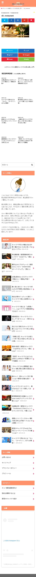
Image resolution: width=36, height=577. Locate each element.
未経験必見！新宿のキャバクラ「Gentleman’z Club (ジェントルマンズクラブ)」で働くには (17, 409)
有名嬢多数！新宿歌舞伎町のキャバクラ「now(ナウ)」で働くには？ (22, 257)
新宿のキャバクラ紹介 (9, 498)
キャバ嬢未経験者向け (9, 488)
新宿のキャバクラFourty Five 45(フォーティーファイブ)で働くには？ (22, 430)
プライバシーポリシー (9, 468)
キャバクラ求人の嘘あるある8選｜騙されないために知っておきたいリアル (22, 247)
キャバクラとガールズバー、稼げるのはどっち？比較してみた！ (22, 388)
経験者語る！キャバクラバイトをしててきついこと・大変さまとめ (22, 319)
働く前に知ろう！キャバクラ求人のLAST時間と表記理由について (22, 289)
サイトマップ (6, 462)
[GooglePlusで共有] (25, 20)
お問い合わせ (6, 457)
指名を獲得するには (8, 493)
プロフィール (6, 473)
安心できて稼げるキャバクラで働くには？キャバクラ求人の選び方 (22, 329)
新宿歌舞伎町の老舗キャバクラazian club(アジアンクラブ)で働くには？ (22, 398)
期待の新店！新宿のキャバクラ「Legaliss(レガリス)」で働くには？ (22, 349)
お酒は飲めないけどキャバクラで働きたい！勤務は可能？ (22, 279)
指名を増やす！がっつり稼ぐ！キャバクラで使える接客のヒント (22, 299)
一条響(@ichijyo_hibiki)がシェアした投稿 (15, 564)
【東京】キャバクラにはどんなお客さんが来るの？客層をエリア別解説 (22, 359)
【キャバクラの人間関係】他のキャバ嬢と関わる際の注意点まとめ (22, 368)
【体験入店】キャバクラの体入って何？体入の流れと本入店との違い (22, 339)
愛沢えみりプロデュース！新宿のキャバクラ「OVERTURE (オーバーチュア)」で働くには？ (17, 268)
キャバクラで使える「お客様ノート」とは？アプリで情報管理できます (22, 309)
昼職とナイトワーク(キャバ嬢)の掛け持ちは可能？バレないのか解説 (22, 421)
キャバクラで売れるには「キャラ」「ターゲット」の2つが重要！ (22, 440)
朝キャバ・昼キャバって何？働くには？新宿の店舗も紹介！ (22, 378)
